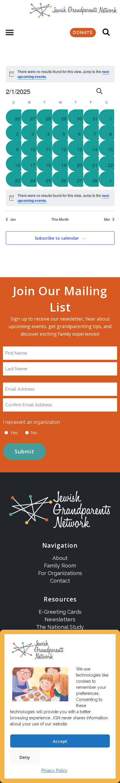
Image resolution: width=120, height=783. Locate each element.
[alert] (60, 198)
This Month (60, 219)
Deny (25, 757)
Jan (13, 219)
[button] (9, 32)
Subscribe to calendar (57, 238)
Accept (60, 741)
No (34, 432)
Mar (107, 219)
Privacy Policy (54, 770)
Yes (13, 432)
